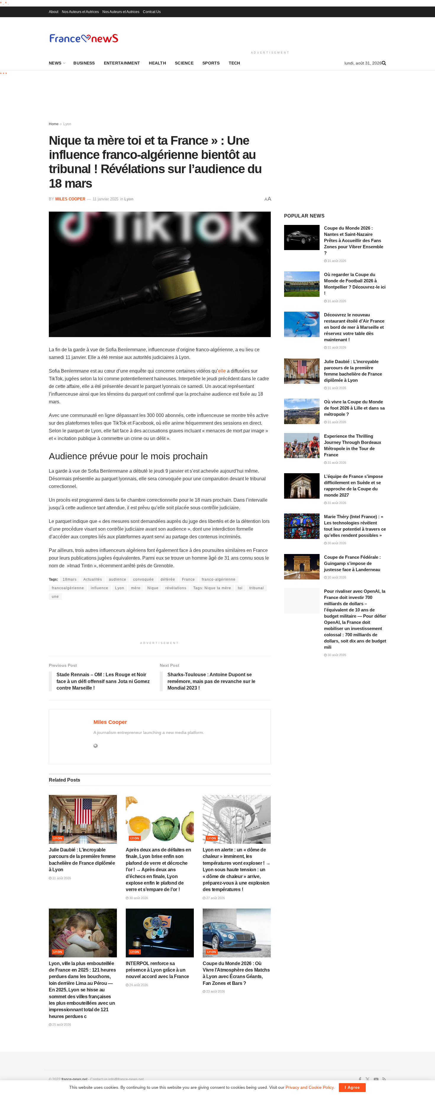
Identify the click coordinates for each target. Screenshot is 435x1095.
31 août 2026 (61, 878)
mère (136, 588)
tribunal (256, 588)
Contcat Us (152, 12)
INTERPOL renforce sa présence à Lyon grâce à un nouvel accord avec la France (157, 970)
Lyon (67, 124)
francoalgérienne (68, 588)
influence (99, 588)
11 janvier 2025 (105, 199)
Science (184, 63)
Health (157, 63)
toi (240, 588)
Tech (234, 63)
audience (117, 579)
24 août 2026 (138, 985)
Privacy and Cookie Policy (310, 1087)
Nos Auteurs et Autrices (80, 12)
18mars (70, 579)
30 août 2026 (138, 898)
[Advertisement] (270, 33)
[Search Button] (384, 63)
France (188, 579)
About (53, 12)
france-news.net (74, 1079)
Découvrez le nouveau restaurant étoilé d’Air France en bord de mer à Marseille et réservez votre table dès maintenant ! (354, 327)
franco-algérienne (219, 579)
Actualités (92, 579)
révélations (175, 588)
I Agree (352, 1087)
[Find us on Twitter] (367, 1079)
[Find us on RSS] (384, 1079)
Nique (153, 588)
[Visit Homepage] (84, 38)
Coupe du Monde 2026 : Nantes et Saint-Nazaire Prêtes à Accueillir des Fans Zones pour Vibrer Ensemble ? (353, 240)
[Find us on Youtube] (376, 1079)
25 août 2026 (61, 1024)
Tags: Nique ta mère (212, 588)
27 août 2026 (215, 898)
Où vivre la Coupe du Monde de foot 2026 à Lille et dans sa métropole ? (354, 408)
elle (222, 370)
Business (84, 63)
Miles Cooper (70, 199)
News (55, 63)
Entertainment (122, 63)
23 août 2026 (215, 991)
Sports (211, 63)
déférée (168, 579)
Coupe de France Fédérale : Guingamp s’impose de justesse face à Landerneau (352, 563)
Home (54, 124)
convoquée (143, 579)
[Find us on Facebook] (360, 1079)
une (55, 597)
